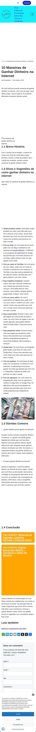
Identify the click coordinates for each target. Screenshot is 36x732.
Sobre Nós (18, 15)
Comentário (8, 687)
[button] (33, 695)
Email (6, 670)
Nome (6, 661)
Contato (27, 3)
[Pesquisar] (18, 3)
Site (4, 678)
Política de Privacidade (18, 729)
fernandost (7, 80)
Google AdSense (18, 250)
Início (16, 7)
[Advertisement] (18, 41)
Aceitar (18, 714)
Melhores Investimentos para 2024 (13, 629)
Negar (18, 719)
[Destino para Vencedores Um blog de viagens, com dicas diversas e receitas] (6, 14)
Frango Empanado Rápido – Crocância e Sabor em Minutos (15, 551)
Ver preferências (18, 724)
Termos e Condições (18, 19)
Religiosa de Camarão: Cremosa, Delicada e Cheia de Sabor (17, 537)
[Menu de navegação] (32, 14)
